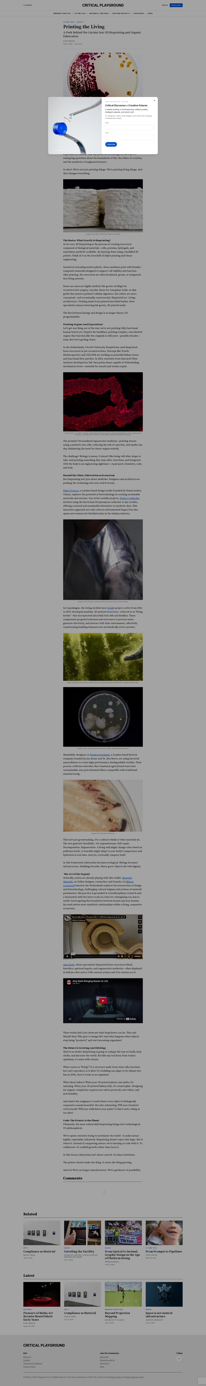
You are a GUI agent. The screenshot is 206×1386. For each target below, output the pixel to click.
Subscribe (111, 144)
